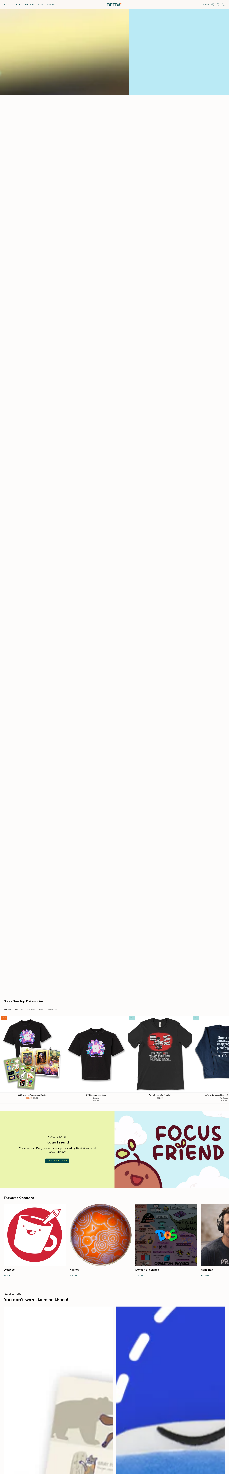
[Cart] (223, 5)
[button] (6, 4)
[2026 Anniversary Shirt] (96, 1054)
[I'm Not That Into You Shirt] (160, 1054)
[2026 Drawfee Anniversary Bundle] (32, 1054)
